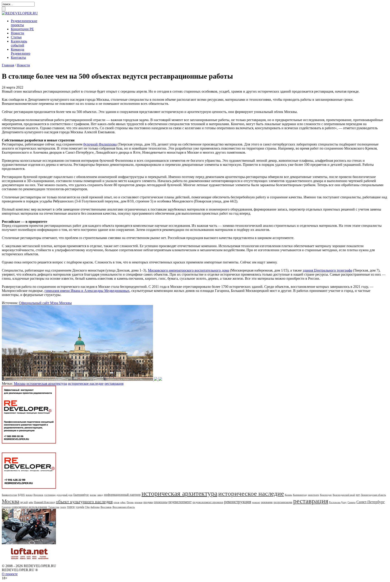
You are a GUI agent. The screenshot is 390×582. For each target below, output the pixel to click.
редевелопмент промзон (208, 502)
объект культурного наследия (84, 501)
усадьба (80, 507)
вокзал (29, 494)
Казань (288, 494)
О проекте (10, 574)
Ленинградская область (373, 494)
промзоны (160, 502)
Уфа (87, 507)
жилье (93, 494)
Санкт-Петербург (370, 502)
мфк (31, 502)
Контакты (18, 57)
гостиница (50, 494)
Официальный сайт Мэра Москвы (45, 303)
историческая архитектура (46, 383)
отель (116, 502)
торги (71, 507)
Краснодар (326, 494)
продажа (148, 502)
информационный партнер (122, 494)
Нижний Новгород (44, 502)
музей (24, 502)
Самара (351, 502)
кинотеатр (313, 494)
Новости (17, 33)
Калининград (300, 494)
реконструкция (237, 501)
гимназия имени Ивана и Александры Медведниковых (87, 291)
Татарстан (53, 507)
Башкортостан (9, 494)
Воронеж (38, 494)
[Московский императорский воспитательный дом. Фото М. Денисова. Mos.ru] (82, 379)
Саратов (6, 507)
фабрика (95, 507)
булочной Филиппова (100, 144)
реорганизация (283, 502)
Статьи (16, 37)
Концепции (22, 29)
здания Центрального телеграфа (327, 270)
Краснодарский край (344, 494)
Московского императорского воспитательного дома (188, 270)
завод (100, 494)
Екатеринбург (81, 494)
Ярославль (105, 507)
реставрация (113, 383)
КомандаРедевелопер (20, 51)
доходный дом (64, 494)
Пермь (130, 502)
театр (63, 507)
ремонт (256, 502)
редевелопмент (180, 502)
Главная (8, 65)
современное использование (29, 507)
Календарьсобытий (19, 43)
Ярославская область (123, 507)
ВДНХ (21, 494)
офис (123, 502)
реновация (267, 502)
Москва (20, 383)
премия (138, 502)
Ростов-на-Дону (338, 502)
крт (358, 494)
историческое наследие (86, 383)
